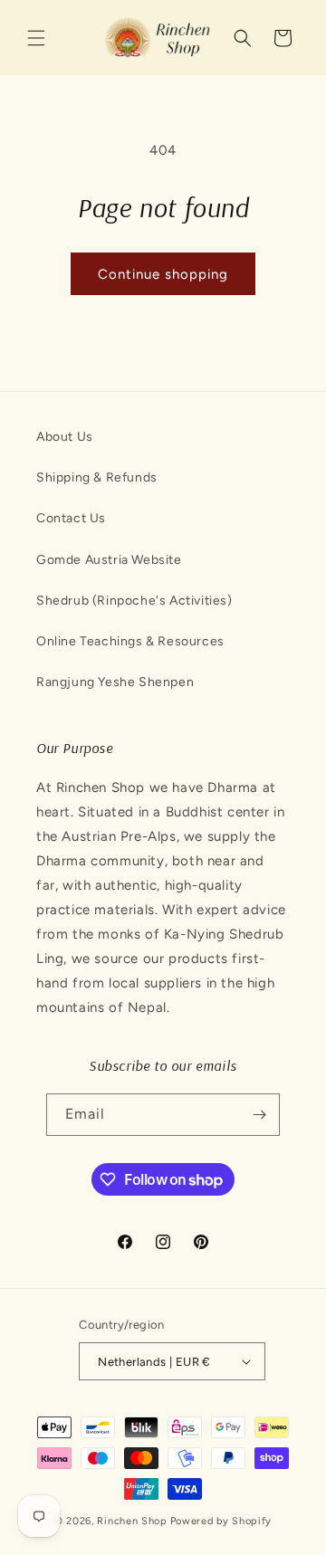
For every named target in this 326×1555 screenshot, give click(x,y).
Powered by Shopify (221, 1521)
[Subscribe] (259, 1114)
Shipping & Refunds (97, 477)
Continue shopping (163, 274)
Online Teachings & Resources (130, 641)
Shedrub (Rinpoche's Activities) (134, 600)
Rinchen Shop (132, 1521)
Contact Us (71, 518)
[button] (36, 38)
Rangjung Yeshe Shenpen (115, 682)
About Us (64, 436)
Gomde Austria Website (109, 560)
